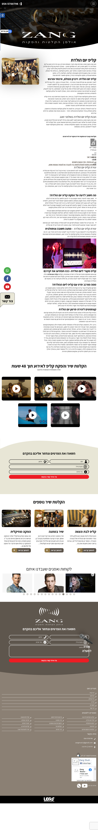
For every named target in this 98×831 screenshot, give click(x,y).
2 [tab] (70, 594)
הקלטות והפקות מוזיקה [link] (88, 729)
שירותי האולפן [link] (25, 720)
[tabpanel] (80, 583)
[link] (12, 3)
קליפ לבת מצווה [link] (85, 531)
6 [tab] (56, 594)
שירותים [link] (92, 696)
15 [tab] (24, 594)
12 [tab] (34, 594)
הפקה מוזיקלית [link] (21, 531)
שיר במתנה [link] (56, 531)
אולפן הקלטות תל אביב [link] (88, 717)
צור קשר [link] (92, 708)
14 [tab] (27, 594)
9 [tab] (45, 594)
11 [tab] (38, 594)
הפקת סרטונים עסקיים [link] (55, 723)
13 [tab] (31, 594)
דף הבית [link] (92, 693)
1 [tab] (74, 594)
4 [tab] (63, 594)
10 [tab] (42, 594)
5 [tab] (60, 594)
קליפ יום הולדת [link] (90, 720)
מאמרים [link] (92, 705)
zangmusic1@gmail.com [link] (84, 743)
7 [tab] (52, 594)
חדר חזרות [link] (59, 729)
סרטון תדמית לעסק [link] (56, 717)
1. (91, 157)
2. (84, 162)
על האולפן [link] (91, 699)
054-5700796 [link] (88, 738)
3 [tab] (67, 594)
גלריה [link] (92, 702)
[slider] (72, 164)
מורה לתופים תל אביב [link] (23, 729)
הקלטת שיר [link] (58, 726)
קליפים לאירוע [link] (25, 726)
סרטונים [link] (92, 726)
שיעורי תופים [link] (25, 723)
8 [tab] (49, 594)
